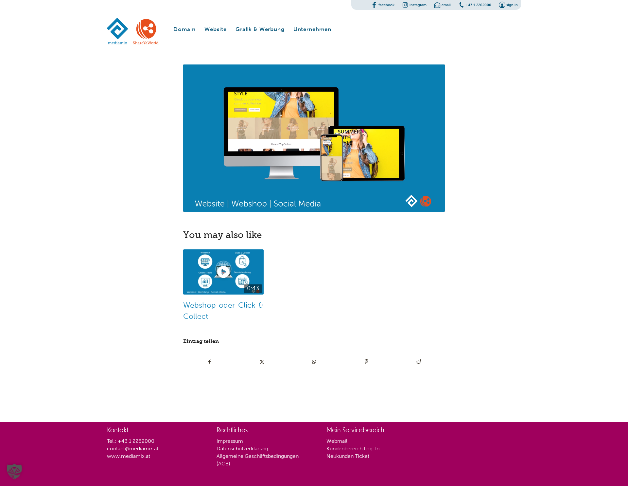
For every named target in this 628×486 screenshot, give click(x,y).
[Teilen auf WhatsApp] (314, 361)
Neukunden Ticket (347, 456)
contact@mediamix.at (132, 448)
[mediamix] (133, 29)
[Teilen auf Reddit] (418, 361)
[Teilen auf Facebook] (209, 361)
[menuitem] (184, 29)
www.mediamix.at (128, 456)
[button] (14, 471)
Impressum (230, 441)
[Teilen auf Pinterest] (366, 361)
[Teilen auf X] (262, 361)
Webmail (336, 441)
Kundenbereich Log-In (352, 448)
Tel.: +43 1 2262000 (130, 441)
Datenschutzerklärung (242, 448)
